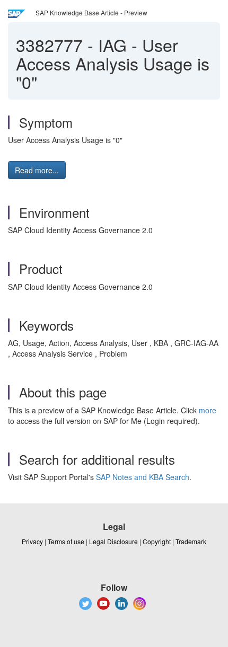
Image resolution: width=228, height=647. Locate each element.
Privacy (32, 541)
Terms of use (66, 541)
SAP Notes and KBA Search (142, 477)
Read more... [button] (37, 170)
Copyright (157, 541)
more (207, 410)
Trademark (191, 541)
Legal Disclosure (113, 541)
